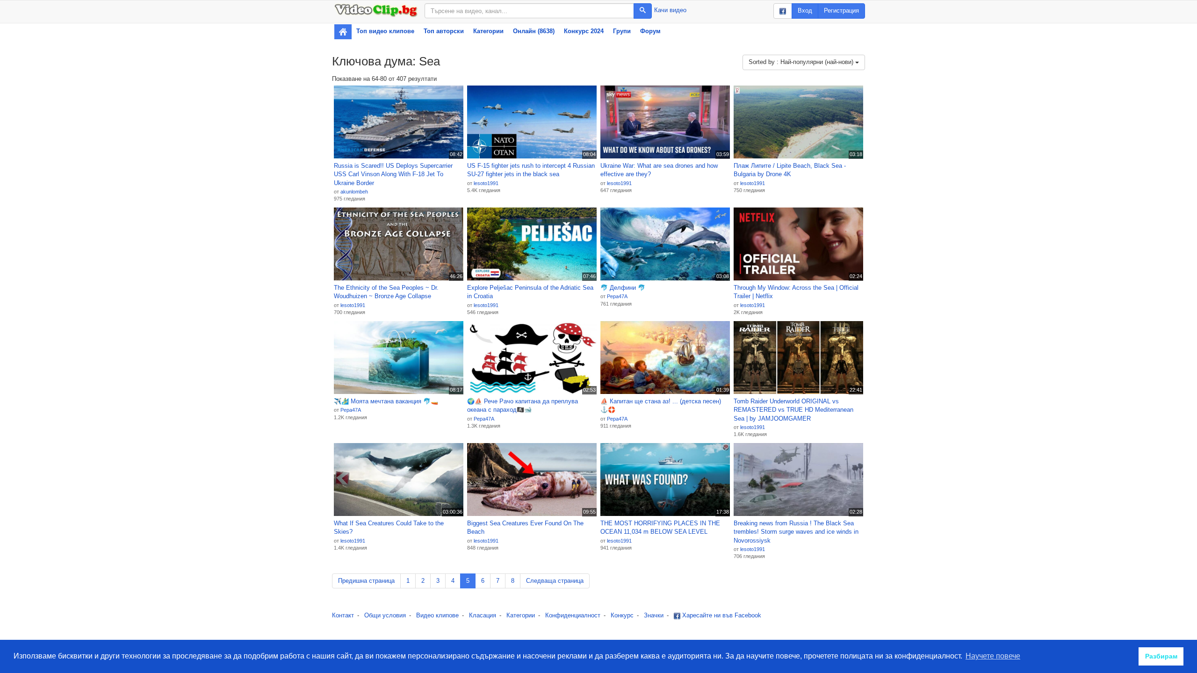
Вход (805, 10)
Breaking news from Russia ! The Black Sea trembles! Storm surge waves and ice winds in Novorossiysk (796, 532)
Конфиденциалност (572, 615)
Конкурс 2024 (584, 31)
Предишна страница (366, 580)
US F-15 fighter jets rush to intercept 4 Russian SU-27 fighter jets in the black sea (531, 170)
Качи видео (670, 10)
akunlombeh (354, 191)
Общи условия (385, 615)
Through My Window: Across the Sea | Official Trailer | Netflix (796, 292)
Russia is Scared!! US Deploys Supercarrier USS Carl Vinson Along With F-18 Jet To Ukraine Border (393, 174)
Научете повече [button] (993, 656)
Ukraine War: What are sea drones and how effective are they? (659, 170)
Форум (650, 31)
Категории (488, 31)
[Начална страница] (343, 31)
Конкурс (622, 615)
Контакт (343, 615)
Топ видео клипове (385, 31)
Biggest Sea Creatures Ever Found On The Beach (525, 528)
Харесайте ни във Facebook (720, 615)
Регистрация (841, 10)
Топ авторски (444, 31)
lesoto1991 (486, 183)
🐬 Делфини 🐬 (622, 287)
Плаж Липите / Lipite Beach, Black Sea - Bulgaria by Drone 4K (790, 170)
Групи (622, 31)
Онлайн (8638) (534, 31)
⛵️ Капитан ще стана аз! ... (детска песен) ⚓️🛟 (660, 406)
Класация (482, 615)
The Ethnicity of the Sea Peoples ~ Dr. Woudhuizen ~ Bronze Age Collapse (386, 292)
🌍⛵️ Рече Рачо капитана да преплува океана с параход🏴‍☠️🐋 (522, 406)
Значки (653, 615)
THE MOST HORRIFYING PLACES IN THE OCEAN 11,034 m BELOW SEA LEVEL (660, 528)
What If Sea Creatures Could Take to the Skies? (389, 528)
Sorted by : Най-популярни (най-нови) (802, 61)
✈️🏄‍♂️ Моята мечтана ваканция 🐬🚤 (386, 401)
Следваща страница (555, 580)
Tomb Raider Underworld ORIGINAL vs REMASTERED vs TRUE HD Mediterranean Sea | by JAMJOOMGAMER (793, 410)
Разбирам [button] (1161, 656)
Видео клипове (437, 615)
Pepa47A (617, 296)
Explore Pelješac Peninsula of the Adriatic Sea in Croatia (530, 292)
